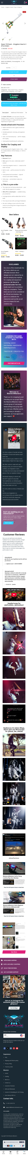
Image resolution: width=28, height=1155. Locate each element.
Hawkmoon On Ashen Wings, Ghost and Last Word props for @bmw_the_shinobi (14, 729)
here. (23, 887)
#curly (18, 579)
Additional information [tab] (17, 112)
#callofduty (17, 578)
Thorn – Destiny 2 (19, 251)
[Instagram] (11, 1048)
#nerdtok (10, 581)
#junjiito (23, 578)
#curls (14, 579)
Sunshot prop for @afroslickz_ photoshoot (14, 604)
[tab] (5, 112)
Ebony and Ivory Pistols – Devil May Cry (21, 231)
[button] (3, 23)
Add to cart (15, 72)
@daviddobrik (8, 557)
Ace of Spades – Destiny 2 (5, 252)
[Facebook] (4, 1048)
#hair (6, 579)
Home (2, 7)
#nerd (6, 581)
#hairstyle (10, 579)
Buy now (15, 79)
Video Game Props (13, 90)
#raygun (23, 576)
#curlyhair (22, 579)
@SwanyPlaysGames (14, 858)
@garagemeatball (9, 571)
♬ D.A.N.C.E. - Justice (10, 584)
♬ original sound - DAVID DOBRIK (13, 563)
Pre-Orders (18, 91)
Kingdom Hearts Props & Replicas (14, 7)
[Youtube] (17, 1048)
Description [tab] (5, 112)
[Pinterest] (14, 1048)
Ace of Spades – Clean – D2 (6, 231)
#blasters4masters (9, 578)
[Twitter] (7, 1048)
